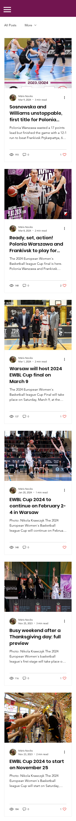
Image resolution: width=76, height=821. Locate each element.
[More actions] (65, 97)
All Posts (10, 25)
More (28, 25)
